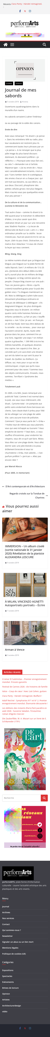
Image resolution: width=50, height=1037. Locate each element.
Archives (6, 912)
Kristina (25, 101)
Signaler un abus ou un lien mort (17, 942)
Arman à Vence (14, 649)
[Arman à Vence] (25, 623)
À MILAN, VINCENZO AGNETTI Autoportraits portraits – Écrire (25, 603)
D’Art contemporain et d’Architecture (25, 486)
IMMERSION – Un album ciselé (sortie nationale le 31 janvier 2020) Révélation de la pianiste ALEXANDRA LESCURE (24, 551)
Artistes (6, 999)
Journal (9, 83)
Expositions (7, 970)
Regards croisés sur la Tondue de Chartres (27, 495)
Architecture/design (11, 1005)
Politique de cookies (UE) (14, 953)
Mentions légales (10, 947)
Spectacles (7, 976)
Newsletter (7, 936)
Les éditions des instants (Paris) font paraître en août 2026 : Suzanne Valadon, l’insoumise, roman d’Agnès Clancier (24, 711)
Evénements (8, 982)
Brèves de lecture (10, 988)
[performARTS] (5, 44)
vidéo (4, 1011)
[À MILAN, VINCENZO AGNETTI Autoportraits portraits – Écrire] (25, 574)
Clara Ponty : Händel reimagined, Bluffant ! (22, 696)
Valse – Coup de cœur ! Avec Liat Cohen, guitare (24, 691)
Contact (6, 924)
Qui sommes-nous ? (11, 930)
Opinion (19, 83)
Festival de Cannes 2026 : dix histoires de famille (25, 686)
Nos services (8, 918)
